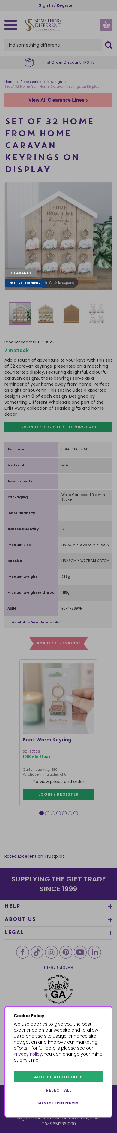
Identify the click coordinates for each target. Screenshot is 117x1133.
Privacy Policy (28, 1054)
